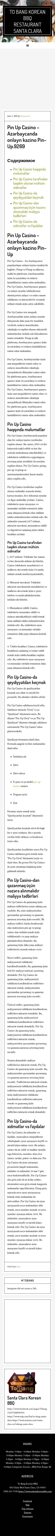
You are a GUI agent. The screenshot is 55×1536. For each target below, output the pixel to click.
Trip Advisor (28, 1508)
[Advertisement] (27, 77)
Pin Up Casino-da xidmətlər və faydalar (28, 223)
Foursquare (27, 1516)
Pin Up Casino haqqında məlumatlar (29, 171)
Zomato (27, 1512)
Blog (18, 1266)
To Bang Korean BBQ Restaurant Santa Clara (27, 21)
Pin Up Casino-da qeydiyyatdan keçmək (28, 195)
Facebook (27, 1501)
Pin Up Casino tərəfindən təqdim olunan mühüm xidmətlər (30, 183)
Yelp (27, 1504)
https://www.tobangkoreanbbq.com (35, 1491)
